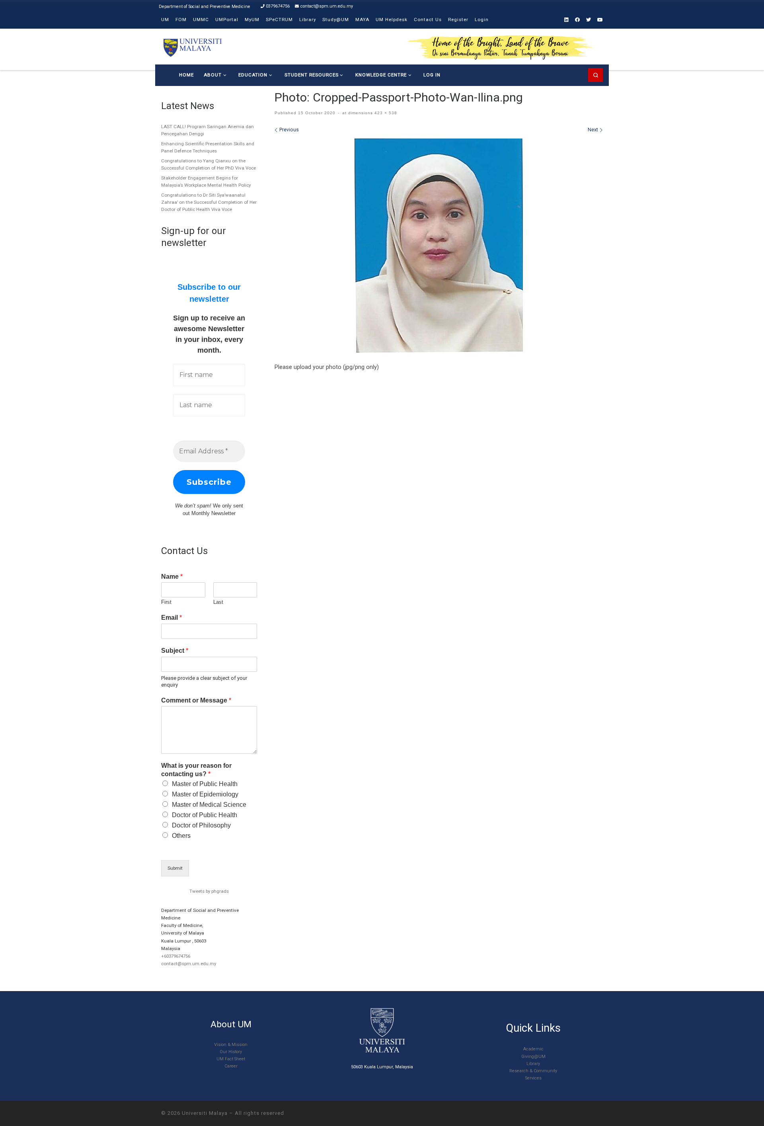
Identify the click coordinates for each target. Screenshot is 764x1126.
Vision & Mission (231, 1044)
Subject (174, 650)
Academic (533, 1049)
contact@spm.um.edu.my (188, 963)
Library (533, 1063)
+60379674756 (175, 956)
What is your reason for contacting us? (196, 769)
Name (172, 576)
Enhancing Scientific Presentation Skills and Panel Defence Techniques (207, 147)
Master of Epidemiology (205, 794)
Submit (175, 868)
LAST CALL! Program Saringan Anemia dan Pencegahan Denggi (207, 130)
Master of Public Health (205, 784)
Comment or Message (196, 700)
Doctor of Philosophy (201, 825)
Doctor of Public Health (204, 815)
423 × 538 (385, 113)
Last (218, 602)
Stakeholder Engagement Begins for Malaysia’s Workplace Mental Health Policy (206, 181)
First (166, 602)
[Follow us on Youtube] (600, 20)
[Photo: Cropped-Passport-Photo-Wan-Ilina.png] (439, 246)
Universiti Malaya (205, 1113)
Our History (231, 1051)
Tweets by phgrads (209, 891)
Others (181, 835)
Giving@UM (533, 1056)
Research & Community (533, 1070)
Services (533, 1078)
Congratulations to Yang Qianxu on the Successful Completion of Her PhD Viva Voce (208, 164)
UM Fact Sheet (230, 1059)
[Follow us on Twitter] (588, 20)
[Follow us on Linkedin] (566, 20)
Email (171, 617)
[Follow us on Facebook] (577, 20)
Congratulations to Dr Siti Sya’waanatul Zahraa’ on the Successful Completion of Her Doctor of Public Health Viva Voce (209, 202)
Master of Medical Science (209, 804)
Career (231, 1066)
